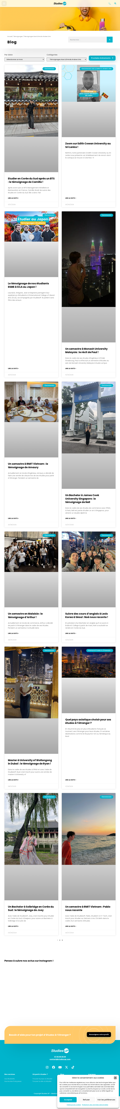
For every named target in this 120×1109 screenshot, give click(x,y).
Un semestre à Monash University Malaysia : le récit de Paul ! (86, 350)
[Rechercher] (110, 40)
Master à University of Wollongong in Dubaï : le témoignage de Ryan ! (30, 761)
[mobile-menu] (4, 3)
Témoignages (18, 36)
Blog (62, 1074)
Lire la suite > (13, 198)
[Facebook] (53, 1067)
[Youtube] (60, 1067)
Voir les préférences (106, 1099)
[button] (115, 1078)
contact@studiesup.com (60, 1059)
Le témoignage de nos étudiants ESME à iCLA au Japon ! (28, 285)
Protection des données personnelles (95, 1105)
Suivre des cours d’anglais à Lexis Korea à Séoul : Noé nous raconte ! (86, 615)
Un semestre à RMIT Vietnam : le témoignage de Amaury (28, 465)
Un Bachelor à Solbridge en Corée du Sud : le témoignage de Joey (31, 908)
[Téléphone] (110, 3)
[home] (60, 3)
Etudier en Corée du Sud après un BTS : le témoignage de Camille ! (31, 180)
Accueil (9, 36)
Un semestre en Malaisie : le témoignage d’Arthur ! (25, 615)
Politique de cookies (74, 1105)
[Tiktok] (73, 1067)
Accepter (68, 1099)
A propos (92, 1074)
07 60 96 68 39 (60, 1057)
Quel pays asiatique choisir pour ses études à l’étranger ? (88, 721)
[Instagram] (47, 1067)
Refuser (86, 1099)
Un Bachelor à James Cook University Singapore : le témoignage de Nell (82, 498)
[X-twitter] (66, 1067)
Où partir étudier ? (40, 1074)
